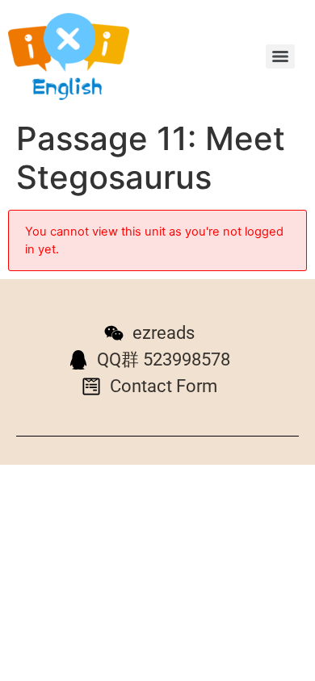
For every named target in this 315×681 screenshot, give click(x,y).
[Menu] (280, 56)
